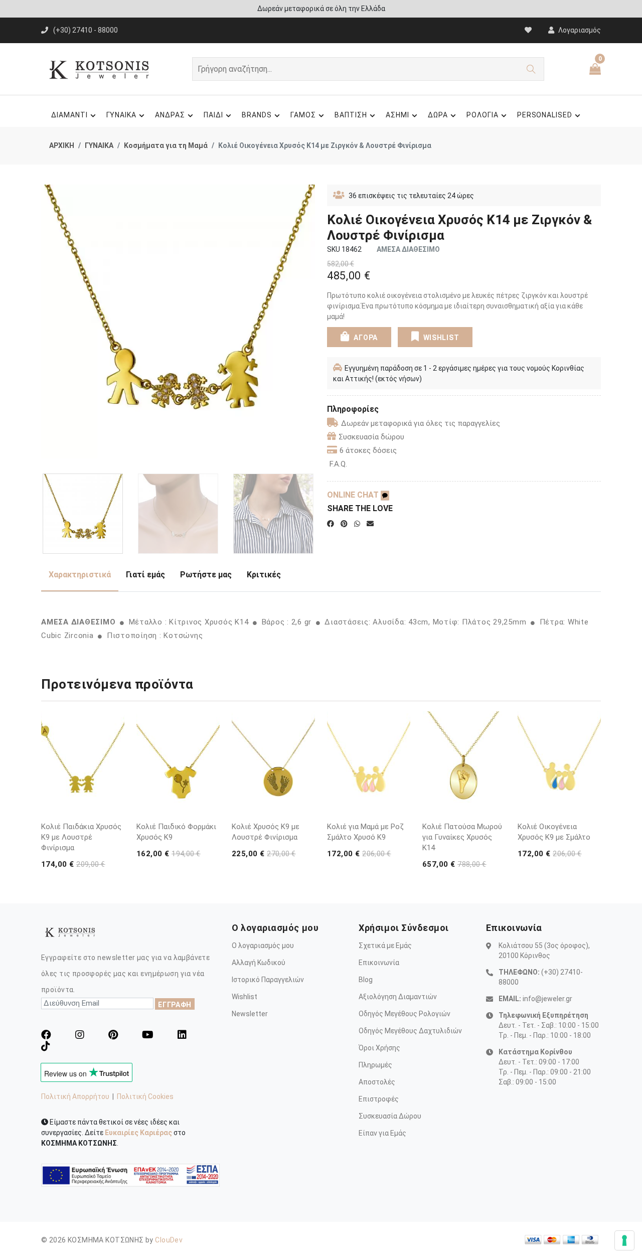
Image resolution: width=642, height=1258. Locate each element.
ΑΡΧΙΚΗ (61, 145)
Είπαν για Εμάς (382, 1133)
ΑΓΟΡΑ (365, 338)
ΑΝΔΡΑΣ (170, 115)
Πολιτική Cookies (145, 1096)
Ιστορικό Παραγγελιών (268, 980)
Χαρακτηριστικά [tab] (80, 574)
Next (309, 326)
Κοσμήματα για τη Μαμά (166, 145)
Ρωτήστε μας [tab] (206, 574)
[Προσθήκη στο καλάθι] (114, 789)
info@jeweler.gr (547, 999)
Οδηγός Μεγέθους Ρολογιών (404, 1014)
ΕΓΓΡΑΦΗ (175, 1005)
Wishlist (244, 997)
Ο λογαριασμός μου (263, 945)
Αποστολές (377, 1082)
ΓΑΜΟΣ (303, 115)
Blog (366, 980)
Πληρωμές (375, 1065)
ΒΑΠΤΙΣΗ (351, 115)
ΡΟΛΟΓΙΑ (482, 115)
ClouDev (169, 1240)
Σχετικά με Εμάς (385, 945)
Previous (47, 326)
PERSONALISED (545, 115)
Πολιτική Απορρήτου (75, 1096)
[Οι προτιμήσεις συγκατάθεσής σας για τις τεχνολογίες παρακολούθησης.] (624, 1240)
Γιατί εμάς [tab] (145, 574)
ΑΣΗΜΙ (397, 115)
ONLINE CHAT (354, 495)
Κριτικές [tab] (264, 574)
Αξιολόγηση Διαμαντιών (398, 997)
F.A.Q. (338, 463)
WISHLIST (441, 338)
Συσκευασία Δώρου (390, 1116)
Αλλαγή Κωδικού (258, 963)
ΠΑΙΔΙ (213, 115)
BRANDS (257, 115)
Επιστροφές (379, 1099)
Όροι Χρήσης (379, 1048)
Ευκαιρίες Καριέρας (138, 1133)
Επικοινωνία (379, 963)
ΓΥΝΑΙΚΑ (121, 115)
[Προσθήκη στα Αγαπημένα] (114, 808)
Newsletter (250, 1014)
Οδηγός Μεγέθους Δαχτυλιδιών (410, 1031)
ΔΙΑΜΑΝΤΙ (69, 115)
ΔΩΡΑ (438, 115)
